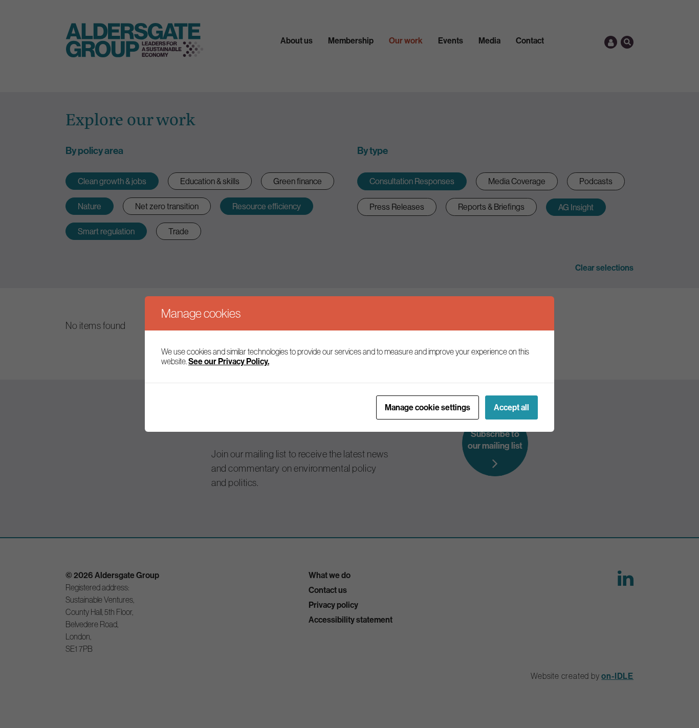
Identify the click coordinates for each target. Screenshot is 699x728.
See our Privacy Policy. (228, 361)
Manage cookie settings (427, 407)
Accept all (511, 407)
